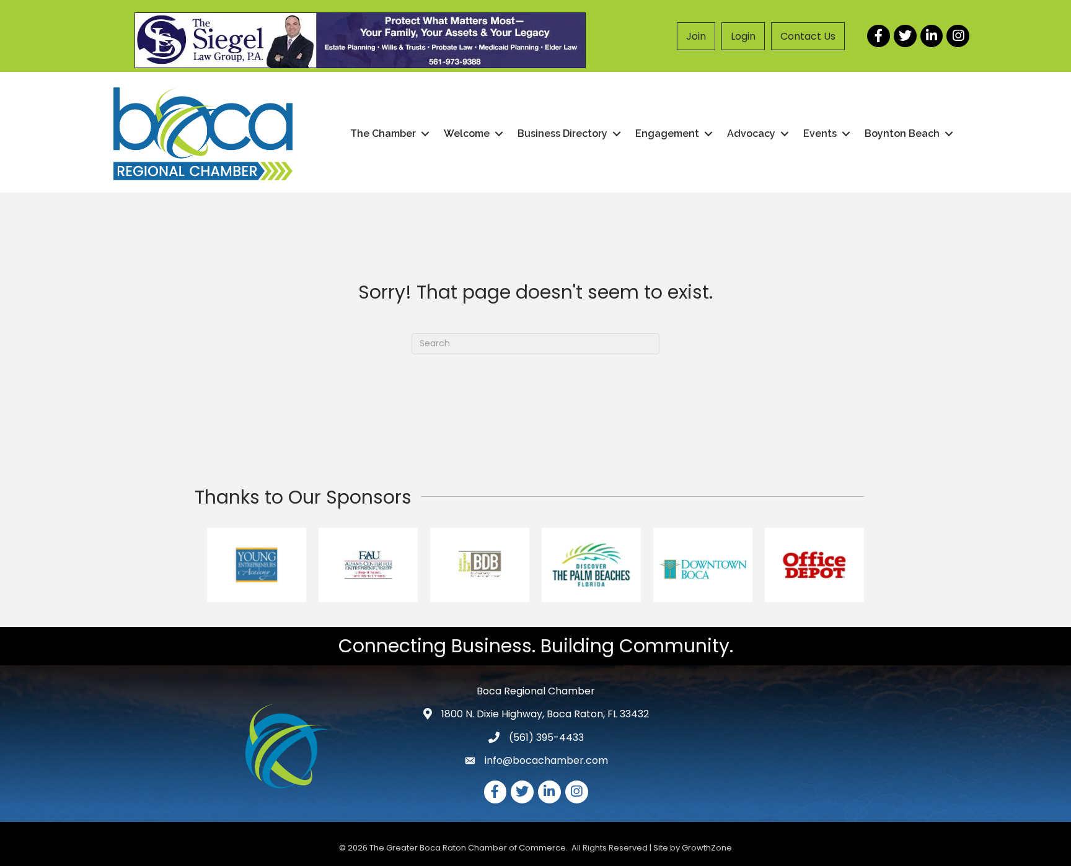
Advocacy (751, 133)
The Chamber (383, 133)
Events (820, 133)
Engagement (667, 133)
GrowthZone (707, 848)
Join (696, 36)
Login (743, 36)
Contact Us (807, 36)
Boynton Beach (902, 133)
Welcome (467, 133)
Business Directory (562, 133)
